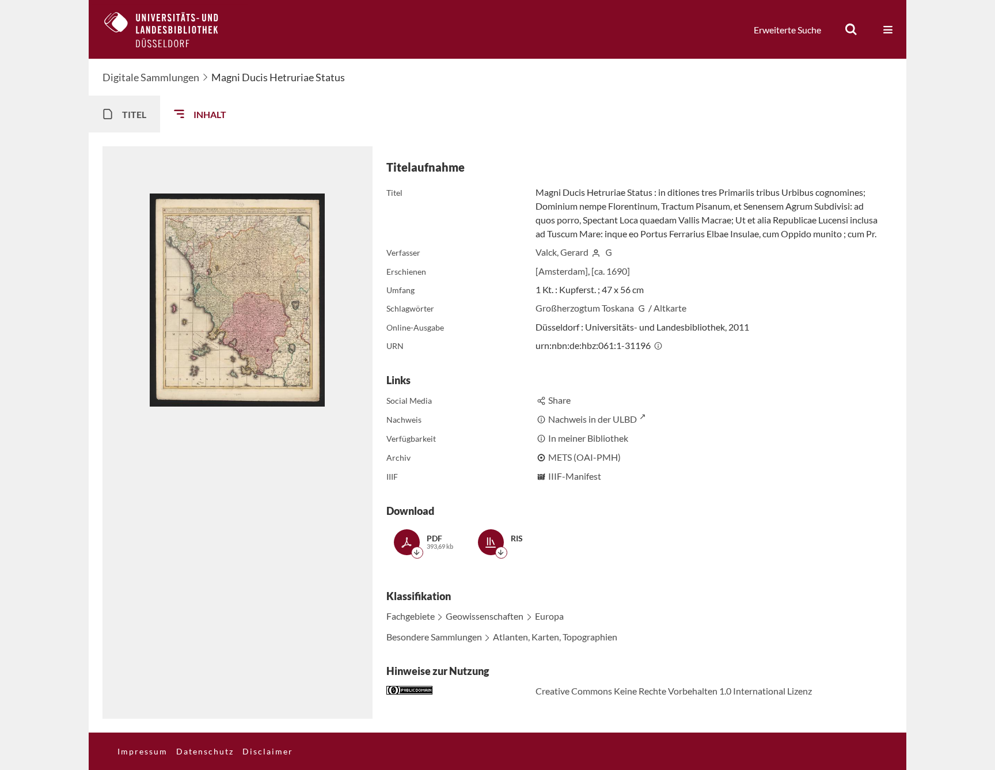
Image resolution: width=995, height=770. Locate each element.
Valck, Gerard (562, 251)
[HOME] (170, 29)
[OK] (851, 29)
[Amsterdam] (562, 270)
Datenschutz (205, 751)
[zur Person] (596, 251)
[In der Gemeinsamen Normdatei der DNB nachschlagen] (608, 251)
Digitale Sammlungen (150, 77)
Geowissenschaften (484, 615)
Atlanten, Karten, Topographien (555, 636)
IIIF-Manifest (574, 476)
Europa (549, 615)
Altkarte (670, 307)
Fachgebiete (410, 615)
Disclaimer (267, 751)
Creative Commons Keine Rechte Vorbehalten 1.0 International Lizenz (674, 690)
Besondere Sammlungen (434, 636)
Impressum (142, 751)
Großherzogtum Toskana (585, 307)
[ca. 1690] (610, 270)
